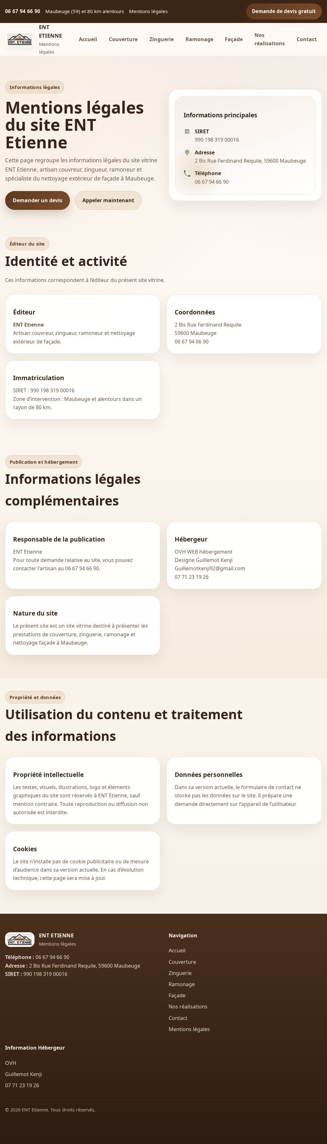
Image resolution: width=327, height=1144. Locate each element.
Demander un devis (37, 200)
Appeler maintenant (108, 200)
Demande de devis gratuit (284, 11)
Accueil (88, 39)
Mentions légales (189, 1029)
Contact (307, 39)
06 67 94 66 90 (22, 11)
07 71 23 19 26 (192, 576)
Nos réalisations (270, 39)
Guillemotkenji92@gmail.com (210, 568)
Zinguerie (161, 39)
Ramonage (199, 39)
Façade (234, 39)
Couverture (123, 39)
